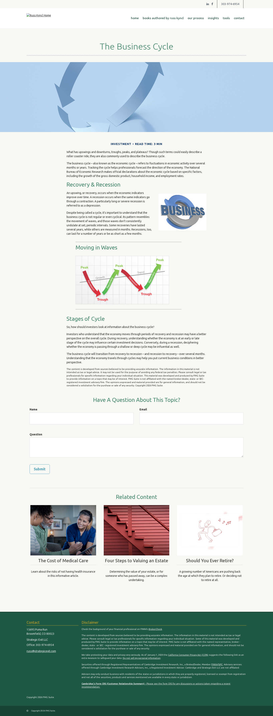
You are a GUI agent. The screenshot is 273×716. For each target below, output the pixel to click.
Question (36, 434)
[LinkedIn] (207, 4)
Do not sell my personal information (141, 658)
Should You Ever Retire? (210, 560)
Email (143, 409)
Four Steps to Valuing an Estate (136, 560)
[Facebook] (212, 4)
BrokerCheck (155, 629)
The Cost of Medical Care (63, 560)
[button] (163, 18)
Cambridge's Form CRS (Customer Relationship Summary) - (114, 683)
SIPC (220, 664)
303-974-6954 (230, 4)
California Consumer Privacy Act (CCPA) (188, 655)
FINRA (214, 664)
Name (33, 409)
